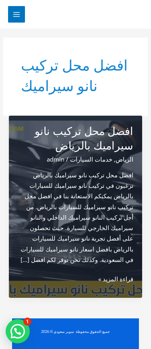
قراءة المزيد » (115, 279)
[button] (18, 331)
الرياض (124, 159)
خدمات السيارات (91, 159)
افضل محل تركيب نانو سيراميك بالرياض (84, 138)
